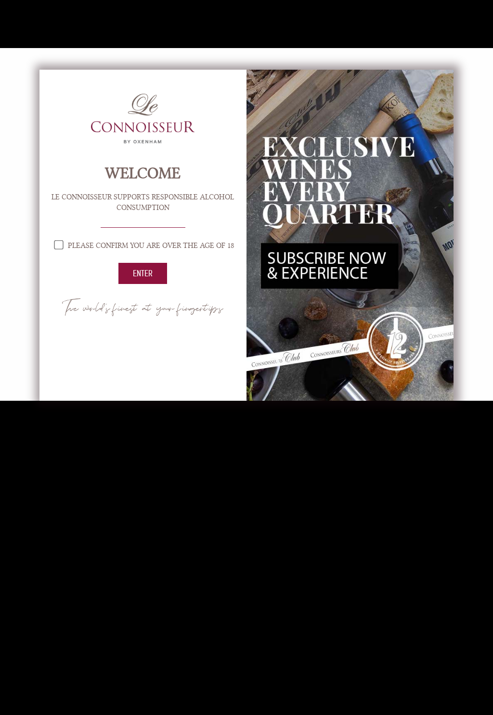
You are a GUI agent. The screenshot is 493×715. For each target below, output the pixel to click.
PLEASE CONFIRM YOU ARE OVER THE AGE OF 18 (150, 245)
